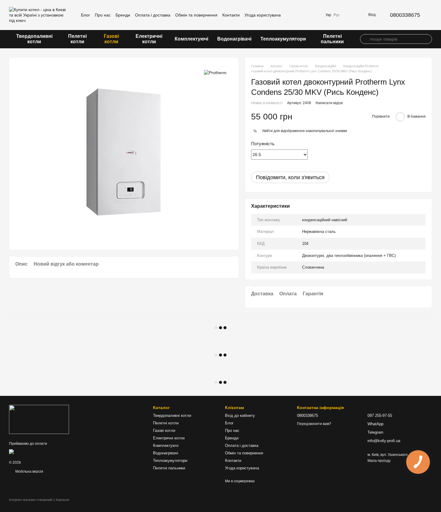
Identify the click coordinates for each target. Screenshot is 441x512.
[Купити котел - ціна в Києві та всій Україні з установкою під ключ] (39, 419)
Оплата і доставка (152, 15)
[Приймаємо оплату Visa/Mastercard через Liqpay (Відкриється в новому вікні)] (53, 451)
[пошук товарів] (365, 39)
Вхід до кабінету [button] (240, 415)
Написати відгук (329, 103)
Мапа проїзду (379, 461)
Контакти (231, 15)
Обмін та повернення (196, 15)
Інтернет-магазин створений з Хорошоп (39, 499)
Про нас (103, 15)
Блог (85, 15)
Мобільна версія (28, 471)
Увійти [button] (267, 131)
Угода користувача (262, 15)
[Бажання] (315, 15)
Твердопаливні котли (34, 39)
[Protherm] (215, 72)
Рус (337, 15)
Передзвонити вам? (314, 424)
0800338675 (405, 15)
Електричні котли (149, 39)
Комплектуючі (191, 38)
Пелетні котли (77, 39)
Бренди (123, 15)
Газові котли (111, 39)
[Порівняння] (299, 15)
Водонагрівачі (234, 38)
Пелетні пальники (332, 39)
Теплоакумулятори (283, 38)
